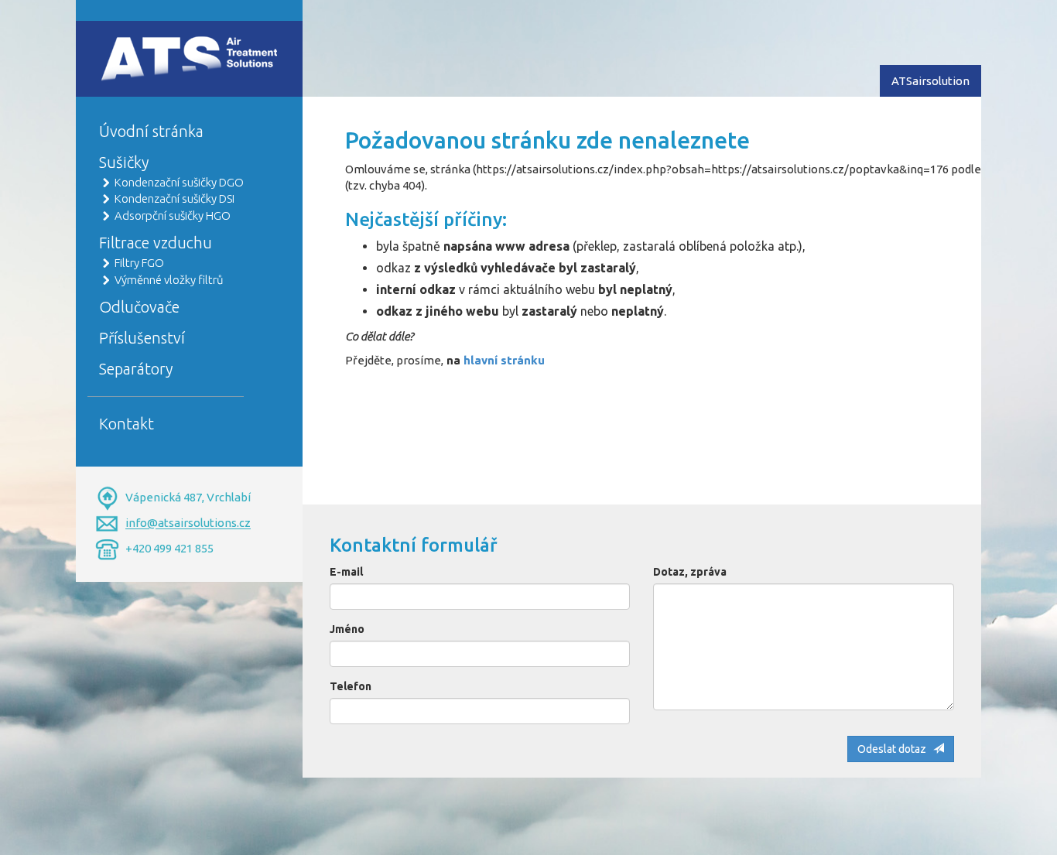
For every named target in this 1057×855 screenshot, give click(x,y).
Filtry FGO (139, 262)
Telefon (350, 686)
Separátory (136, 369)
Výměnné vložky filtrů (169, 279)
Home (115, 44)
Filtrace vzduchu (155, 242)
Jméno (347, 629)
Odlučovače (139, 307)
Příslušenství (142, 338)
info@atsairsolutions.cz (188, 523)
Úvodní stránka (151, 131)
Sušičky (124, 162)
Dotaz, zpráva (690, 572)
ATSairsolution (930, 80)
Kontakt (126, 424)
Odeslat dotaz (895, 749)
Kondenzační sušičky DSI (174, 198)
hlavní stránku (504, 360)
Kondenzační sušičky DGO (179, 182)
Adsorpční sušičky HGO (173, 215)
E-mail (346, 572)
